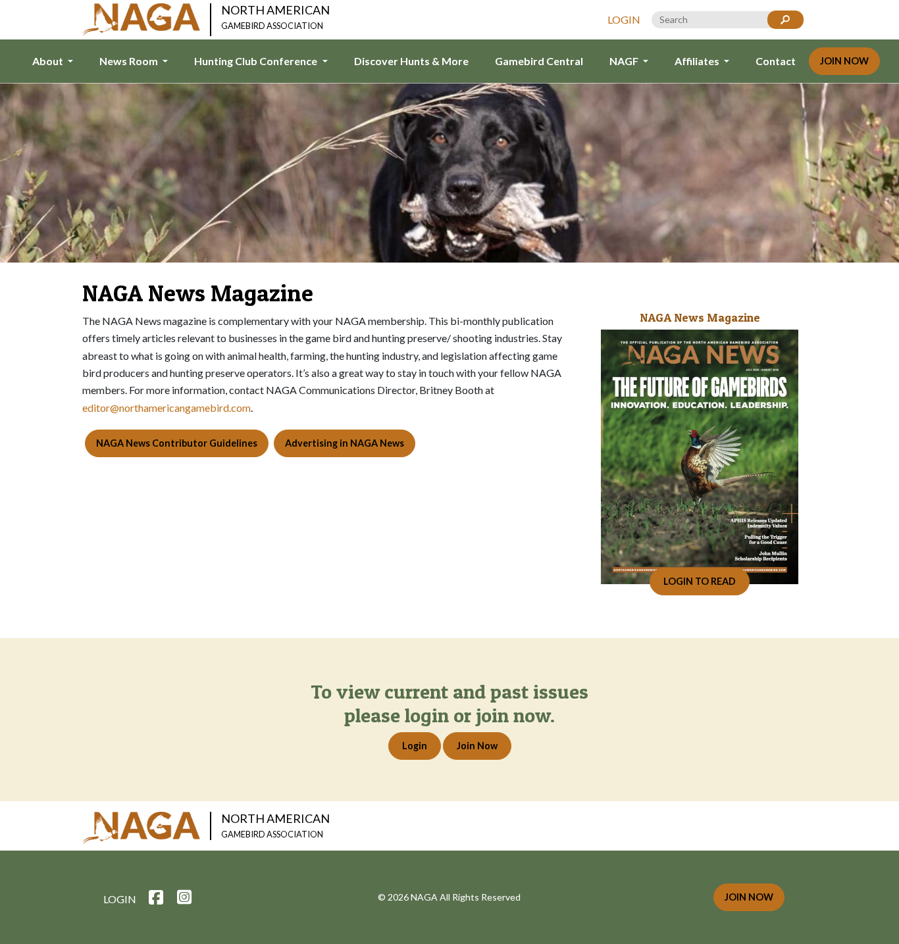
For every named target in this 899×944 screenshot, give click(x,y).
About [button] (48, 61)
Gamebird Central (539, 61)
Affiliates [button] (698, 61)
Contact (776, 61)
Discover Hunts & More (411, 61)
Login (623, 19)
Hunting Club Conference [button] (256, 61)
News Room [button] (129, 61)
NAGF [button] (624, 61)
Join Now (844, 60)
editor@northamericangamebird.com (166, 407)
